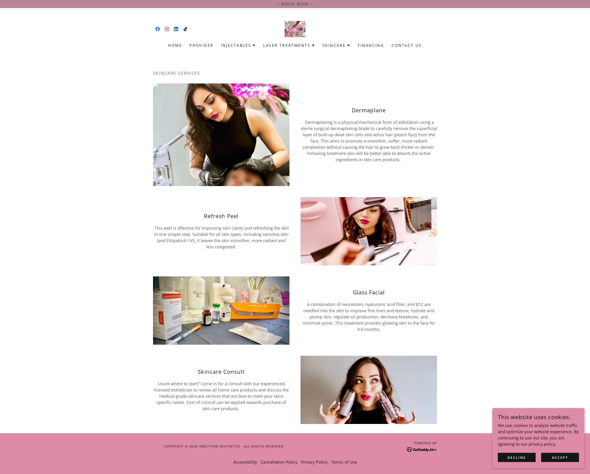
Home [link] (175, 45)
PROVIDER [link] (201, 45)
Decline (516, 457)
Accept (560, 457)
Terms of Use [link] (344, 462)
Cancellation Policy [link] (279, 462)
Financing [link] (371, 45)
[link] (157, 29)
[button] (238, 45)
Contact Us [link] (407, 45)
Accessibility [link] (245, 462)
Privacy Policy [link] (314, 462)
